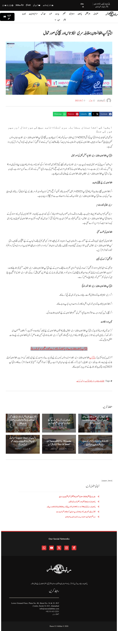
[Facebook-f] (74, 548)
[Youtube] (5, 5)
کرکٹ (78, 381)
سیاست (57, 14)
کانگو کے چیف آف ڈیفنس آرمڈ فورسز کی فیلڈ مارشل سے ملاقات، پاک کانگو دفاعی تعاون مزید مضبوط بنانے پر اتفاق (22, 420)
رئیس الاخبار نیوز (98, 428)
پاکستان (80, 14)
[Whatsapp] (3, 5)
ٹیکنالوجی (51, 437)
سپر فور (82, 381)
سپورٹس (43, 14)
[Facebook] (12, 5)
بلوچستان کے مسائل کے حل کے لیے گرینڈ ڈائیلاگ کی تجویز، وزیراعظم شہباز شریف (59, 422)
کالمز (64, 20)
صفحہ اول (96, 14)
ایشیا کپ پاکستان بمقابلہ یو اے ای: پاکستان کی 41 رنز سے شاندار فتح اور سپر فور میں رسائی (59, 349)
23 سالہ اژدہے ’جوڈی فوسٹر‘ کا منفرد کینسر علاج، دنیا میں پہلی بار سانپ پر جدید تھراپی (95, 443)
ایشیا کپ (92, 358)
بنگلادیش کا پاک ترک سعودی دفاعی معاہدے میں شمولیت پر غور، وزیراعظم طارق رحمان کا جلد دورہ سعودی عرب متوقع (95, 420)
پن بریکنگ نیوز (9, 416)
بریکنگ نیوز (88, 416)
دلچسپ (88, 437)
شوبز (50, 14)
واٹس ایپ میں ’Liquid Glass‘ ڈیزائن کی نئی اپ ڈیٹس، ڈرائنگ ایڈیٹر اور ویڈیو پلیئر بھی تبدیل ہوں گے (22, 441)
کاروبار (23, 14)
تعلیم (64, 14)
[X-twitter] (8, 5)
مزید (58, 20)
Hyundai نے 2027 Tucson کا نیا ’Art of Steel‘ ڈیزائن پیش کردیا (59, 443)
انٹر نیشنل (87, 14)
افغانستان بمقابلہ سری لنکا (97, 381)
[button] (105, 114)
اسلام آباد (71, 14)
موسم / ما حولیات (33, 14)
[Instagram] (10, 5)
